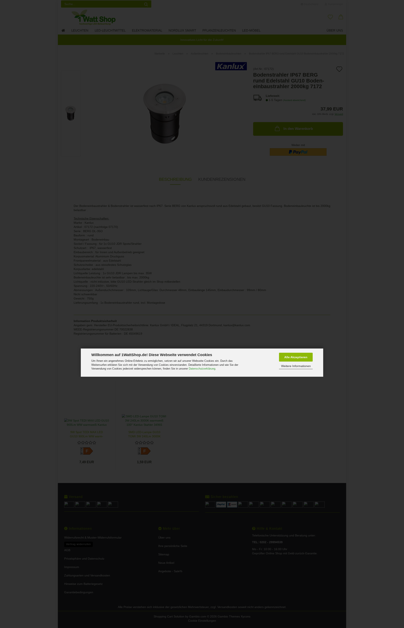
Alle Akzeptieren (295, 357)
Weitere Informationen (296, 366)
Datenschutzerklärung (202, 368)
